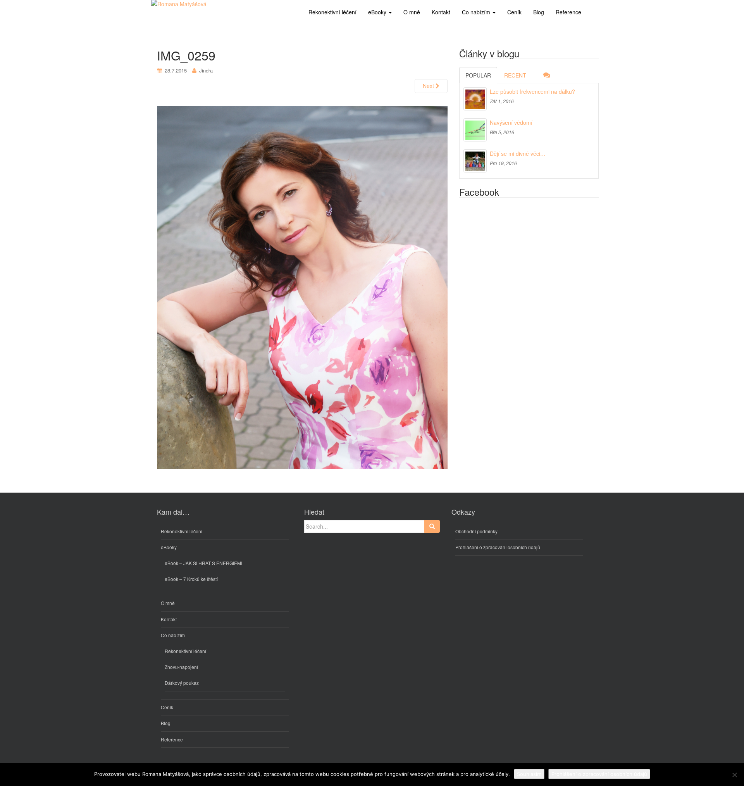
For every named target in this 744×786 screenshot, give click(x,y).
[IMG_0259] (302, 287)
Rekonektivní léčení (181, 531)
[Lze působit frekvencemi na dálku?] (475, 98)
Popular (478, 75)
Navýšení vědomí (511, 122)
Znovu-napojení (181, 667)
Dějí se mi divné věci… (518, 153)
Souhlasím (529, 774)
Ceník (167, 707)
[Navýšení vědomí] (475, 129)
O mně (168, 603)
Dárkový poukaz (182, 682)
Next (429, 86)
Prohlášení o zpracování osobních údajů (497, 547)
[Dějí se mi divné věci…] (475, 160)
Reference (172, 739)
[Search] (432, 526)
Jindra (206, 70)
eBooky (169, 547)
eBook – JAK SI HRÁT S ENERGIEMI (203, 563)
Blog (165, 723)
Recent (515, 75)
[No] (734, 775)
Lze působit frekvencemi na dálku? (532, 91)
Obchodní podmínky (476, 531)
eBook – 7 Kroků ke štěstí (191, 579)
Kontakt (169, 619)
